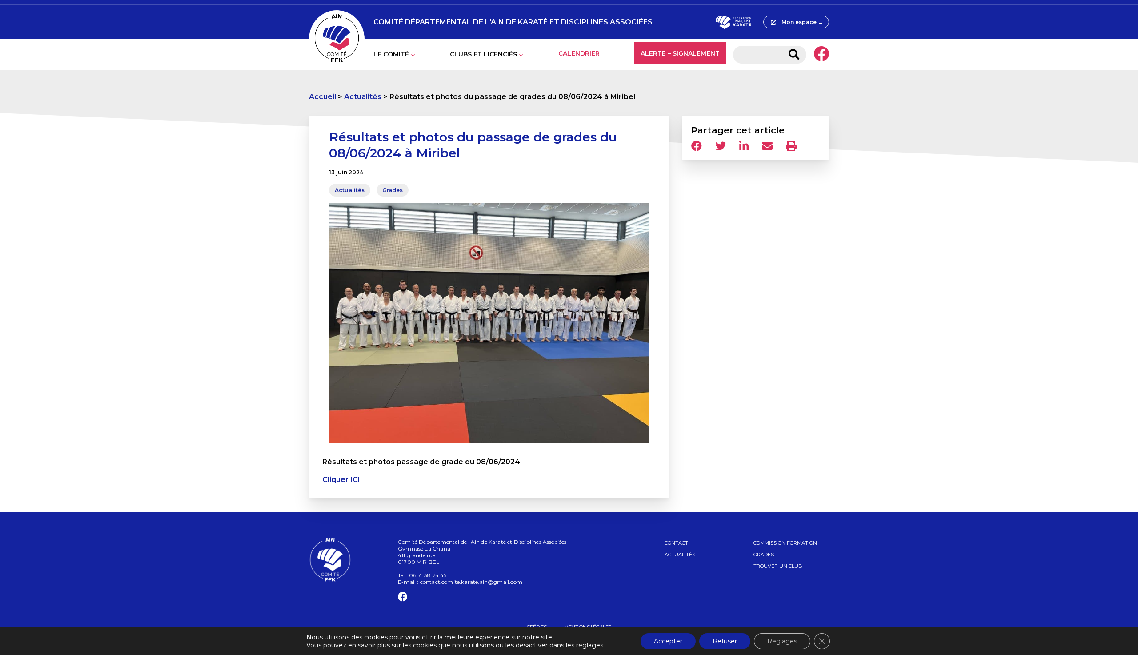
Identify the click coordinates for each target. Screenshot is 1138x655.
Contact (676, 543)
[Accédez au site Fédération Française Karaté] (733, 22)
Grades (392, 190)
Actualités (362, 96)
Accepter (668, 641)
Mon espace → (802, 22)
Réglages (782, 641)
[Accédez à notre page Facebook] (821, 55)
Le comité (391, 54)
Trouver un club (777, 566)
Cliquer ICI (341, 479)
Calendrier (579, 53)
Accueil (322, 96)
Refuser (725, 641)
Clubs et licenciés (483, 54)
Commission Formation (785, 543)
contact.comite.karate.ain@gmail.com (471, 582)
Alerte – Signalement (680, 53)
